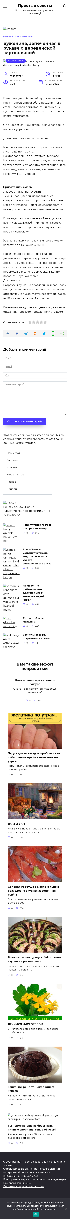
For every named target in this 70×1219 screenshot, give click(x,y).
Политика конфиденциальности (23, 1186)
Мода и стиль (15, 60)
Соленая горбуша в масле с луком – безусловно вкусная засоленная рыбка (34, 890)
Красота (12, 467)
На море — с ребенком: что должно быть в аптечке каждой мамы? (33, 592)
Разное (11, 481)
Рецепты (12, 488)
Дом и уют (13, 452)
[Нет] (66, 1208)
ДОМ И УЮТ (16, 823)
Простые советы (35, 5)
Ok (35, 1214)
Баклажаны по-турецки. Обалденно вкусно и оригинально (34, 959)
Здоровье (13, 460)
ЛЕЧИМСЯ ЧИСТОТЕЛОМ (25, 1024)
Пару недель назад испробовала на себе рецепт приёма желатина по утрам (34, 757)
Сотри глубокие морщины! (33, 620)
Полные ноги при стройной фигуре (35, 682)
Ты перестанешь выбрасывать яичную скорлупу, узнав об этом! (32, 1127)
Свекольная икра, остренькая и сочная (36, 636)
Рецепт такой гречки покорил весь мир (37, 527)
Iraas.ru (16, 1161)
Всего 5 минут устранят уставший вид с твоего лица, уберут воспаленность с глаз (37, 556)
